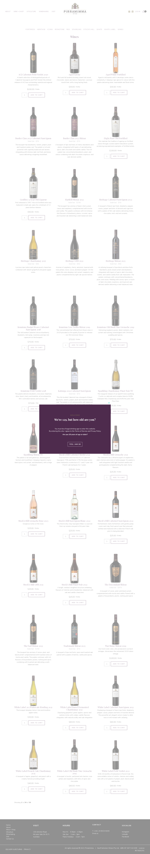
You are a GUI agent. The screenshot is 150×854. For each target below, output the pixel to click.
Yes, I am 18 (75, 444)
